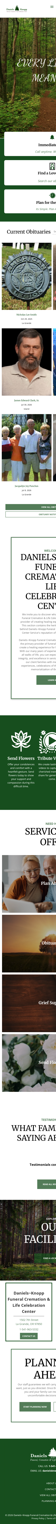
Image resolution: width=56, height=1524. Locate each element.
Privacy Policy (38, 1518)
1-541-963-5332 (28, 1329)
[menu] (52, 6)
